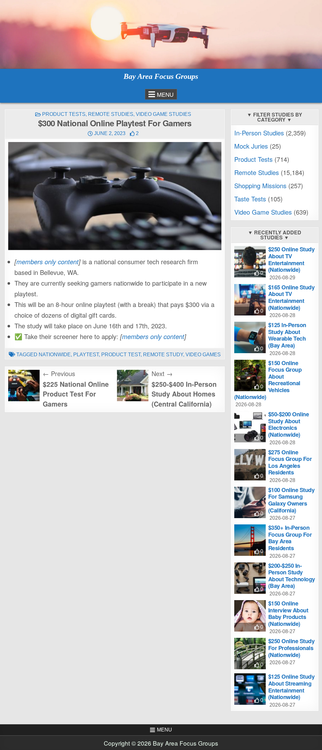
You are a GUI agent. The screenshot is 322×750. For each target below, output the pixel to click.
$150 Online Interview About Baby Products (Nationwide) (288, 613)
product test (121, 354)
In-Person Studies (259, 132)
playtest (86, 354)
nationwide (55, 354)
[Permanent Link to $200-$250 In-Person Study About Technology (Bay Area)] (250, 578)
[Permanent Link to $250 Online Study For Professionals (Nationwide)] (250, 653)
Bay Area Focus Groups (161, 76)
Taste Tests (250, 198)
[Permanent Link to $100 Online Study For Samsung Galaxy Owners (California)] (250, 502)
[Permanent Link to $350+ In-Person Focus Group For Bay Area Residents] (250, 540)
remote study (163, 354)
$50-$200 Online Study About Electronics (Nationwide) (288, 424)
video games (203, 354)
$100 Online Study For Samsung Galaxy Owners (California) (291, 500)
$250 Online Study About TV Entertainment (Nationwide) (291, 259)
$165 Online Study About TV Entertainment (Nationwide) (291, 297)
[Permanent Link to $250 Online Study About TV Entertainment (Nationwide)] (250, 261)
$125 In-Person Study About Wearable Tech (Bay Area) (287, 335)
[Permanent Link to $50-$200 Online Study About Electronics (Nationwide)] (250, 426)
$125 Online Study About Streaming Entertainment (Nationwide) (291, 686)
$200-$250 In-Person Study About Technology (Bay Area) (291, 575)
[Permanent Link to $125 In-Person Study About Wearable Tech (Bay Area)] (250, 337)
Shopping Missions (260, 185)
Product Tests (64, 114)
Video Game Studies (163, 114)
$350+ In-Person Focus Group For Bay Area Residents (290, 537)
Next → (162, 373)
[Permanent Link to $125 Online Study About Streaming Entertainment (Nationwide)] (250, 689)
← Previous (59, 373)
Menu (165, 94)
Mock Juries (251, 146)
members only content (47, 261)
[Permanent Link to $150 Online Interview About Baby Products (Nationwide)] (250, 616)
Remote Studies (110, 114)
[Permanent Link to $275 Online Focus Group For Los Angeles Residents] (250, 464)
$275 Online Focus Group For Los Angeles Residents (290, 462)
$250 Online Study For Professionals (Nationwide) (291, 648)
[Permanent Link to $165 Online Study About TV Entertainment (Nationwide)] (250, 299)
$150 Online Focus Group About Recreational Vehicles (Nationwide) (268, 380)
